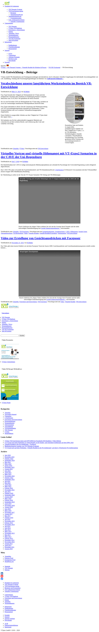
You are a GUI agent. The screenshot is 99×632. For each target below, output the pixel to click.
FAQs (10, 53)
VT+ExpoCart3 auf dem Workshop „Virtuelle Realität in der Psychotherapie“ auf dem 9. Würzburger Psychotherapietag (41, 448)
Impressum (8, 627)
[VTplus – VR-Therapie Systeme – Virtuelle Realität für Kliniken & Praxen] (10, 308)
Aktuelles (16, 148)
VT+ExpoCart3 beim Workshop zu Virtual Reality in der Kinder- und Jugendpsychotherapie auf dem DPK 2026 (39, 442)
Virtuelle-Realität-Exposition (48, 233)
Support (7, 50)
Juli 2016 (7, 519)
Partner (11, 31)
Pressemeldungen (14, 37)
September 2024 (10, 460)
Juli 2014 (7, 526)
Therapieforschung (6, 233)
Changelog (8, 416)
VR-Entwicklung (43, 148)
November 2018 (10, 505)
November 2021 (10, 490)
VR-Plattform (9, 426)
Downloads (12, 60)
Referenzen (8, 42)
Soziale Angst (83, 231)
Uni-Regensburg (18, 233)
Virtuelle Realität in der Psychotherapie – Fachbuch (20, 444)
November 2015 (10, 521)
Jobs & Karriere (13, 40)
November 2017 (10, 512)
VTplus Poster (6, 402)
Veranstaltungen (13, 35)
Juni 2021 (8, 491)
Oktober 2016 (9, 517)
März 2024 (8, 464)
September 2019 (10, 502)
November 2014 (10, 524)
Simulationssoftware (16, 14)
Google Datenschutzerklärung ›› (51, 228)
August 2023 (9, 469)
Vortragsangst (62, 233)
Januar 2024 (8, 465)
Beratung (13, 13)
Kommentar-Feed (10, 560)
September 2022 (10, 479)
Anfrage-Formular (14, 57)
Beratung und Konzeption (12, 588)
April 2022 (8, 485)
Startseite (7, 566)
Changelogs (12, 55)
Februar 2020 (9, 500)
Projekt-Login (13, 59)
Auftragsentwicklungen (54, 78)
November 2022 (10, 476)
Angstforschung (60, 231)
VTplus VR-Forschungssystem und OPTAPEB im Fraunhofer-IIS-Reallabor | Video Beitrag (33, 441)
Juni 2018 (8, 509)
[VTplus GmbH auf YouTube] (2, 577)
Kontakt (7, 62)
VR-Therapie (13, 26)
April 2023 (8, 472)
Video (26, 233)
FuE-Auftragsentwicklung (16, 20)
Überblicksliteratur (14, 47)
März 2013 (8, 537)
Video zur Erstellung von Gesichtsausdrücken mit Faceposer (40, 238)
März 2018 (8, 511)
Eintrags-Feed (9, 558)
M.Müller (27, 91)
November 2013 (10, 533)
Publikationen (13, 45)
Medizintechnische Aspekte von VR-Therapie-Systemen (22, 446)
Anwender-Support (10, 414)
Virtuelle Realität (33, 233)
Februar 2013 (9, 538)
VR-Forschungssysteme (16, 11)
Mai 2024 (8, 462)
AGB (6, 623)
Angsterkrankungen (48, 231)
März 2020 (8, 498)
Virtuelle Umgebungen (17, 21)
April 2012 (8, 545)
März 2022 (8, 486)
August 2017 (9, 514)
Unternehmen (9, 23)
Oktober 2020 (9, 493)
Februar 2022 (9, 488)
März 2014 (8, 531)
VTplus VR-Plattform (15, 28)
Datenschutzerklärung (11, 625)
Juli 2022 (7, 481)
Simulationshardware (15, 16)
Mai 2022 (8, 483)
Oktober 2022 (9, 478)
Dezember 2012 (9, 540)
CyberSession (59, 170)
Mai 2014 (8, 530)
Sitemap (7, 570)
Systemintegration (15, 18)
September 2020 (10, 495)
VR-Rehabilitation (10, 428)
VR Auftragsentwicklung (12, 589)
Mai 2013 (8, 535)
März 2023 (8, 474)
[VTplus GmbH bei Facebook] (2, 579)
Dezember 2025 (9, 457)
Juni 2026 (8, 455)
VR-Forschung (24, 231)
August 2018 (9, 507)
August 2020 (9, 497)
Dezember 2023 (9, 467)
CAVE (67, 231)
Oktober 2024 (9, 459)
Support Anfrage (10, 618)
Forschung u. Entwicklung (17, 30)
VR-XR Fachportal (14, 38)
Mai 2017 (8, 516)
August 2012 (9, 543)
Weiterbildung (9, 433)
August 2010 (9, 549)
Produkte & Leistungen (12, 6)
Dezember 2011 (9, 547)
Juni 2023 (8, 471)
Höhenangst (74, 231)
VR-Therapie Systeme (15, 9)
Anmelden (8, 556)
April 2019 (8, 504)
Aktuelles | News (14, 33)
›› (11, 117)
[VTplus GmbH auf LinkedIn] (2, 574)
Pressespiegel (13, 49)
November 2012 (10, 542)
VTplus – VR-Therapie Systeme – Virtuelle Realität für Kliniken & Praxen (23, 67)
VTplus (21, 148)
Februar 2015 (9, 523)
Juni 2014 (8, 528)
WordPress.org (9, 561)
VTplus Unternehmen (8, 362)
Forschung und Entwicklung (28, 302)
